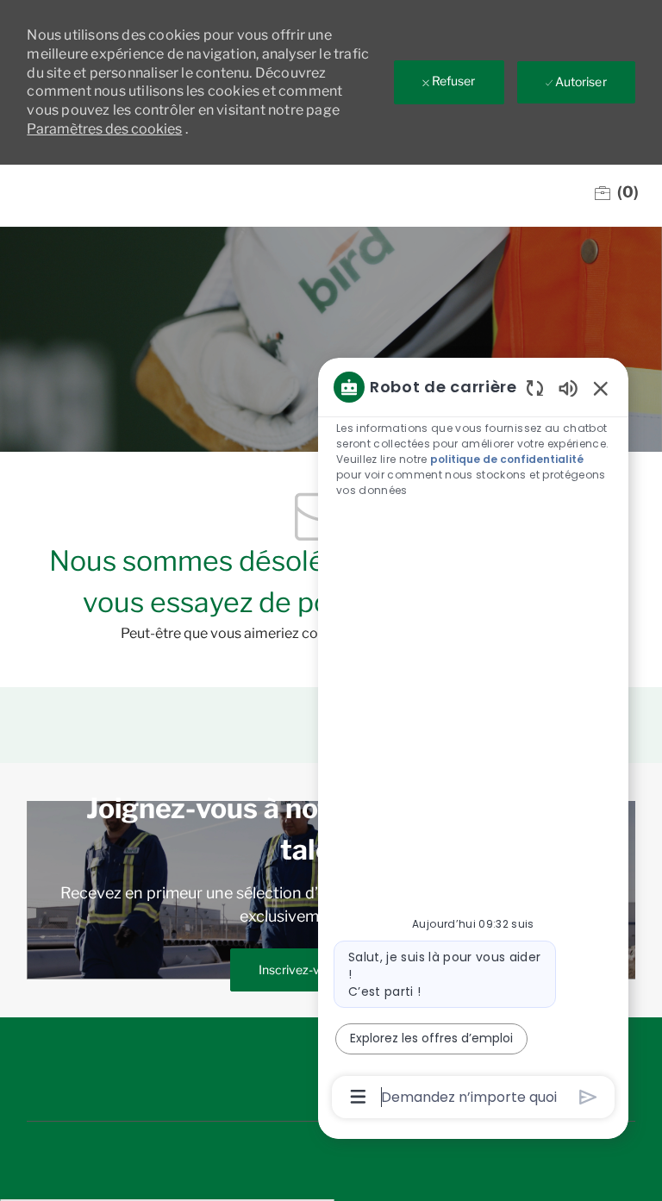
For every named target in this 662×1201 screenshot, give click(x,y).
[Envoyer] (588, 1097)
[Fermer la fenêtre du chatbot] (601, 388)
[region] (473, 740)
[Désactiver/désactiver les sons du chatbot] (568, 387)
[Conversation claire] (534, 387)
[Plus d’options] (358, 1096)
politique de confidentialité (507, 459)
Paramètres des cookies (104, 129)
